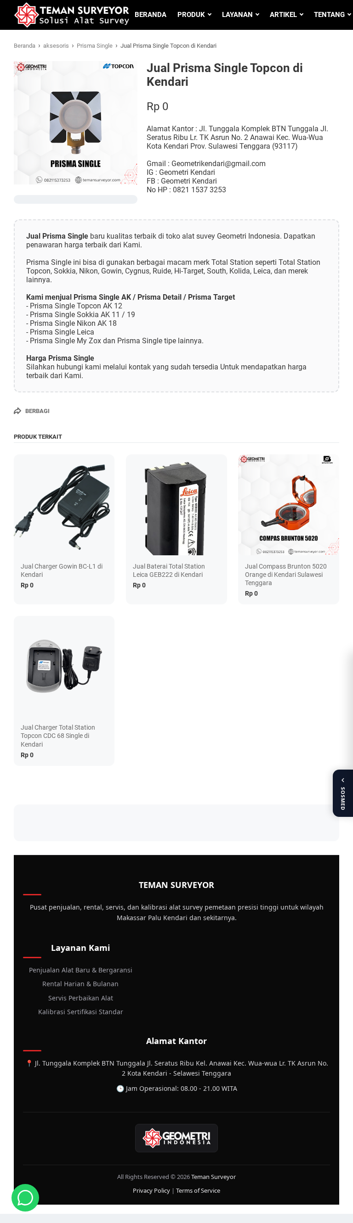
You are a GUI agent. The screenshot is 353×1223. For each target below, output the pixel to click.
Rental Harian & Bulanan (80, 983)
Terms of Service (198, 1190)
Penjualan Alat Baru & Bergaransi (80, 970)
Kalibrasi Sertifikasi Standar (80, 1011)
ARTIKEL (283, 15)
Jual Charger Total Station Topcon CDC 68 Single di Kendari (58, 736)
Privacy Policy (151, 1190)
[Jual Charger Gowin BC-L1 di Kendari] (64, 504)
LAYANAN (237, 15)
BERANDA (150, 15)
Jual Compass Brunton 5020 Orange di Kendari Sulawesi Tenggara (286, 574)
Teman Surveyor (213, 1177)
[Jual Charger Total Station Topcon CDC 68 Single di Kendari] (64, 666)
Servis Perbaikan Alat (80, 998)
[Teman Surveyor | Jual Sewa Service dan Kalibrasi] (71, 15)
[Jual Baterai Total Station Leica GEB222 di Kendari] (176, 504)
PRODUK (191, 15)
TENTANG (329, 15)
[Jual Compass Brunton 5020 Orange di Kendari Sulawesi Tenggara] (288, 504)
